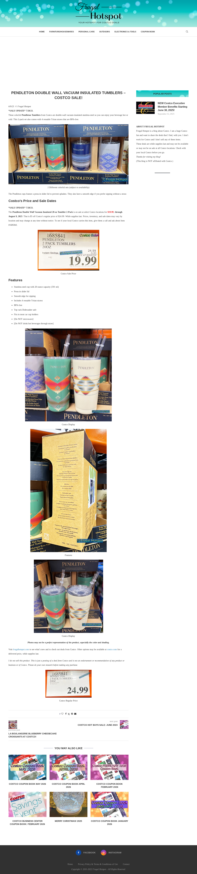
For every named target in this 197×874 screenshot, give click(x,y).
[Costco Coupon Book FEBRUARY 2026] (109, 767)
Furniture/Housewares (61, 32)
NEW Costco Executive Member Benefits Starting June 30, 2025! (172, 106)
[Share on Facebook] (65, 714)
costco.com (112, 649)
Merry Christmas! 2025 (68, 821)
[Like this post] (62, 714)
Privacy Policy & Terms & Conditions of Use (98, 864)
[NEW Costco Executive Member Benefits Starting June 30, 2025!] (145, 108)
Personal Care (86, 32)
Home (42, 32)
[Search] (187, 31)
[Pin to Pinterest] (72, 714)
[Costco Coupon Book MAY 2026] (27, 767)
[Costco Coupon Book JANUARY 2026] (109, 804)
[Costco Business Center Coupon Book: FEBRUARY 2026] (27, 804)
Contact (126, 864)
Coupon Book (148, 32)
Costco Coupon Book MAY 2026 (27, 784)
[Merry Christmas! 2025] (69, 804)
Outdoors (104, 32)
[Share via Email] (75, 714)
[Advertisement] (98, 59)
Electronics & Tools (125, 32)
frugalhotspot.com (21, 649)
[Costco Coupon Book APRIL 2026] (69, 767)
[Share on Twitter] (69, 714)
